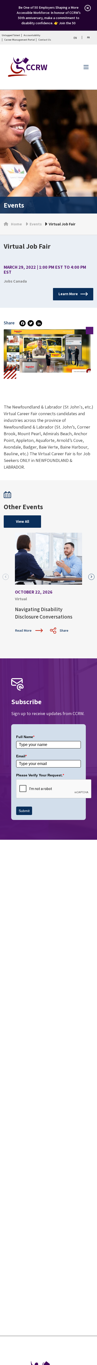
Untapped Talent (11, 35)
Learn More (68, 293)
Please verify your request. (40, 775)
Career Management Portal (19, 39)
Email (21, 756)
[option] (88, 38)
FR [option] (88, 37)
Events (36, 224)
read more (23, 630)
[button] (91, 577)
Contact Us (44, 39)
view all (22, 521)
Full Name (25, 737)
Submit (24, 811)
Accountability (32, 35)
